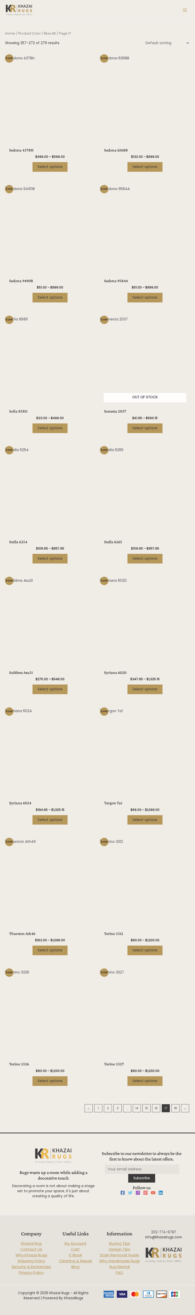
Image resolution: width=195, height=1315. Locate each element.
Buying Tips (119, 1243)
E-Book (75, 1255)
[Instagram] (138, 1192)
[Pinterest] (145, 1192)
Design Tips (119, 1249)
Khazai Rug (31, 1243)
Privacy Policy (31, 1272)
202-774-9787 (163, 1232)
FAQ (119, 1272)
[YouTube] (153, 1192)
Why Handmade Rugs (119, 1260)
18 (175, 1108)
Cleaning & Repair (75, 1260)
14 (136, 1108)
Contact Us (31, 1249)
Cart (75, 1249)
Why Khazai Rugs (31, 1255)
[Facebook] (122, 1192)
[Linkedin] (160, 1192)
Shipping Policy (31, 1260)
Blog (75, 1266)
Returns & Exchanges (31, 1266)
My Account (75, 1243)
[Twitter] (130, 1192)
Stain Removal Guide (119, 1255)
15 (146, 1108)
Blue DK (50, 33)
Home (10, 33)
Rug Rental (119, 1266)
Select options (50, 166)
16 (156, 1108)
